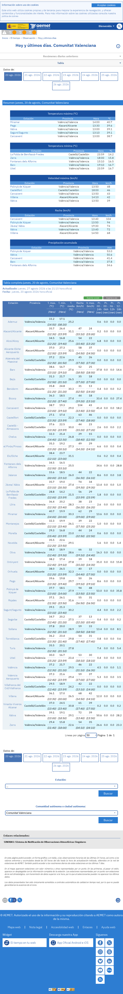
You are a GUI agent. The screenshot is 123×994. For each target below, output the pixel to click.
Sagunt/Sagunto (19, 132)
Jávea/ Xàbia (17, 225)
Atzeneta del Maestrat (12, 360)
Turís (12, 648)
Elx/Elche (12, 455)
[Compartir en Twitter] (19, 900)
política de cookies (10, 16)
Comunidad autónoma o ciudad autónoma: (61, 806)
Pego (13, 125)
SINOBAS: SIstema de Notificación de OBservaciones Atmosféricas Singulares (45, 841)
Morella (12, 533)
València (12, 667)
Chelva (12, 436)
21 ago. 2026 (32, 75)
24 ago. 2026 (90, 75)
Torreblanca (12, 638)
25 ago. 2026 (109, 75)
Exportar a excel (93, 298)
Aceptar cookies (106, 5)
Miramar (15, 122)
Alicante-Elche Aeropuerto (12, 350)
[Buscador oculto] (119, 26)
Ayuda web (108, 927)
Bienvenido (105, 26)
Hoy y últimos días (47, 37)
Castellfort (16, 190)
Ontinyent (12, 562)
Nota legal (35, 927)
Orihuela (12, 571)
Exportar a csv (111, 298)
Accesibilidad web (62, 927)
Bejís (12, 379)
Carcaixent (16, 136)
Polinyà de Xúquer (20, 186)
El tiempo (15, 37)
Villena (14, 197)
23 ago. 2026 (70, 75)
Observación (29, 37)
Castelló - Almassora (13, 427)
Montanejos (12, 523)
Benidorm (12, 388)
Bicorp (12, 398)
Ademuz (12, 321)
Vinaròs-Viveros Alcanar (12, 705)
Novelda (12, 542)
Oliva (12, 552)
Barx (12, 164)
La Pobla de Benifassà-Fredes (27, 154)
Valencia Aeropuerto (12, 677)
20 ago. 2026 (13, 75)
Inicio (5, 37)
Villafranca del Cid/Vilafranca (12, 686)
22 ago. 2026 (51, 75)
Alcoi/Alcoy (12, 340)
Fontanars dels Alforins (23, 161)
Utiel (13, 168)
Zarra (13, 157)
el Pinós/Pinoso (12, 446)
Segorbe (12, 619)
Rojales (12, 600)
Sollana (12, 629)
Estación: (60, 779)
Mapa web (14, 927)
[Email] (5, 901)
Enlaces (88, 927)
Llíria (12, 504)
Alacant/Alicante (12, 331)
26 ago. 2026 (61, 84)
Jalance (12, 475)
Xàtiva (13, 129)
